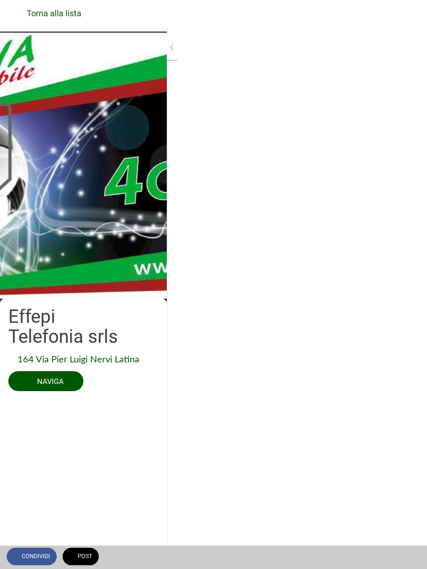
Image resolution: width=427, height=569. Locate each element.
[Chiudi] (13, 13)
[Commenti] (410, 557)
